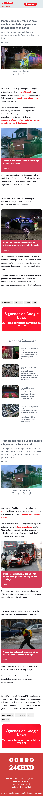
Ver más (6, 169)
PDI (35, 302)
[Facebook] (18, 74)
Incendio (18, 302)
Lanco (27, 302)
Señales (31, 4)
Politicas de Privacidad (21, 787)
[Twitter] (24, 74)
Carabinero (20, 715)
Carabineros (7, 302)
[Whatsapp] (13, 74)
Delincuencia (7, 715)
